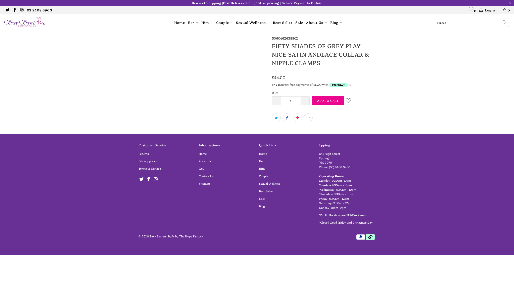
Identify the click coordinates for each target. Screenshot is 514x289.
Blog (334, 22)
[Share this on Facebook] (286, 117)
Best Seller (283, 22)
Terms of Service (150, 168)
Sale (299, 22)
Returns (144, 154)
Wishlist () (471, 11)
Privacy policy (148, 161)
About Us (315, 22)
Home (179, 22)
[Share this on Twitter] (276, 117)
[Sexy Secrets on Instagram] (21, 10)
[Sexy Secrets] (43, 21)
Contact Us (206, 176)
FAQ (201, 168)
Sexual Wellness (251, 22)
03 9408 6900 (39, 10)
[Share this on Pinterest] (297, 117)
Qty (275, 92)
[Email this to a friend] (308, 117)
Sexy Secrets (158, 236)
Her (191, 22)
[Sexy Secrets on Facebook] (14, 10)
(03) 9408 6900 (339, 167)
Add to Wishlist (349, 100)
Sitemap (204, 183)
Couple (223, 22)
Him (205, 22)
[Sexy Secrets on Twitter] (7, 10)
